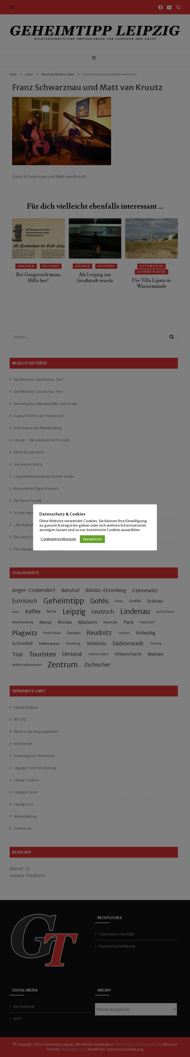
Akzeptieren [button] (92, 539)
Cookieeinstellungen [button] (58, 539)
